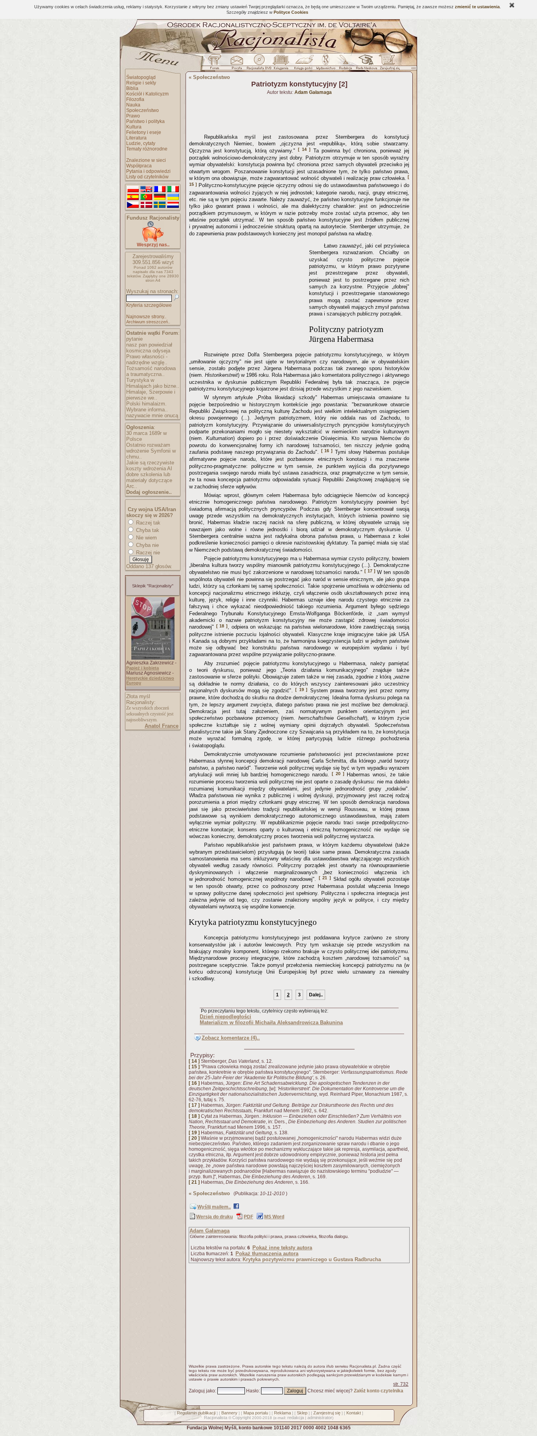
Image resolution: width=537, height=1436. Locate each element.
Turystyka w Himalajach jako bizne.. (152, 383)
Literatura (136, 138)
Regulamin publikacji (196, 1412)
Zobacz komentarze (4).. (231, 1038)
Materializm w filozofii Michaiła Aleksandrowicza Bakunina (271, 1022)
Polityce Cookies (291, 12)
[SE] (159, 205)
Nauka (133, 105)
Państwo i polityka (145, 121)
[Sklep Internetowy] (281, 64)
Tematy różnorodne (146, 149)
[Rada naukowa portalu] (365, 64)
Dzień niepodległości (225, 1017)
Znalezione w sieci (146, 160)
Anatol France (161, 726)
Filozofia (135, 99)
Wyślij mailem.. (214, 1207)
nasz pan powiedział (149, 345)
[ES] (133, 197)
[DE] (159, 197)
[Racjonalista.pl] (268, 52)
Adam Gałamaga (209, 1231)
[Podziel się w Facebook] (236, 1207)
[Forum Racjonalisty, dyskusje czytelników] (216, 64)
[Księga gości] (304, 64)
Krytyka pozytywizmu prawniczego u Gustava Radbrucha (312, 1259)
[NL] (173, 205)
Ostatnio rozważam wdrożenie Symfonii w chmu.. (151, 451)
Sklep (302, 1412)
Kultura (134, 127)
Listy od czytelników (147, 177)
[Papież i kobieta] (153, 658)
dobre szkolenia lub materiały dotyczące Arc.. (149, 480)
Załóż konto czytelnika (378, 1391)
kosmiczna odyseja (148, 351)
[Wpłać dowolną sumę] (153, 240)
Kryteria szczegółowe (149, 305)
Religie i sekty (141, 83)
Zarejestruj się (326, 1412)
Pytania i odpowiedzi (148, 171)
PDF (248, 1217)
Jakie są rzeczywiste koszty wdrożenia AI (150, 465)
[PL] (133, 189)
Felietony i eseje (143, 132)
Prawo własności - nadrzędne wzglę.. (146, 359)
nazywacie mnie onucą (152, 415)
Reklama (282, 1412)
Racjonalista (215, 1417)
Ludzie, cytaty (140, 143)
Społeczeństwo (142, 110)
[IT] (173, 189)
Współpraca (139, 166)
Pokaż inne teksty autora (282, 1248)
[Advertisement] (248, 289)
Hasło (252, 1391)
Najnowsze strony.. (146, 316)
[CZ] (133, 205)
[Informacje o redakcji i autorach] (345, 64)
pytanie (134, 339)
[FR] (159, 189)
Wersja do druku (214, 1217)
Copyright (241, 1417)
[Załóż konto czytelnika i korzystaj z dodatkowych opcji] (387, 64)
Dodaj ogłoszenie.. (149, 492)
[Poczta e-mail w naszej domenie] (236, 64)
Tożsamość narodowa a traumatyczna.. (151, 371)
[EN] (146, 189)
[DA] (146, 205)
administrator (319, 1417)
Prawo (133, 116)
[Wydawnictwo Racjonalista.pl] (325, 64)
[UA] (173, 197)
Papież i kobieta (142, 668)
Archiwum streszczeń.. (148, 321)
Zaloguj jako (202, 1391)
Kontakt (353, 1412)
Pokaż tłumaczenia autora (266, 1253)
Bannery (229, 1412)
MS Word (274, 1217)
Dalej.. (316, 995)
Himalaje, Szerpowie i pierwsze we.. (150, 395)
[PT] (146, 197)
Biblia (132, 88)
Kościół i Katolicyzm (147, 94)
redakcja (295, 1417)
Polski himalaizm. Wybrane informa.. (147, 407)
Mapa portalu (255, 1412)
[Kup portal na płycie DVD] (259, 64)
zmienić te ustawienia (477, 6)
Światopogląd (141, 77)
